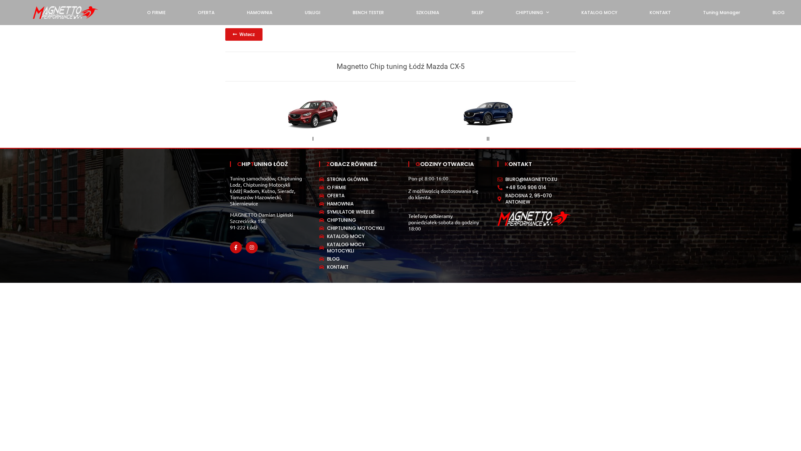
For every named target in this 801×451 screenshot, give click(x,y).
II (488, 139)
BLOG (779, 12)
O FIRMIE (156, 12)
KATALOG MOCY (599, 12)
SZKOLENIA (427, 12)
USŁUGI (312, 12)
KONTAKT (660, 12)
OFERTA (206, 12)
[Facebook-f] (236, 247)
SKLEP (477, 12)
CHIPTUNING (529, 12)
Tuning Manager (721, 12)
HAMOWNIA (260, 12)
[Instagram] (252, 247)
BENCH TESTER (368, 12)
